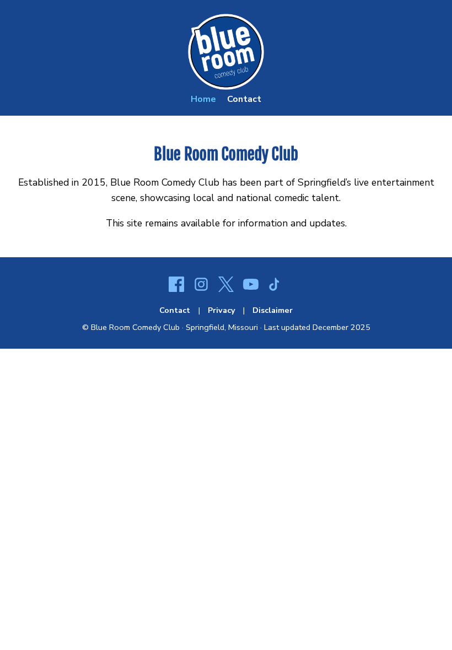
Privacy (221, 310)
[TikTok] (275, 286)
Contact (244, 99)
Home (203, 99)
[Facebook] (176, 286)
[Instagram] (201, 286)
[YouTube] (251, 286)
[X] (226, 286)
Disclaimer (272, 310)
